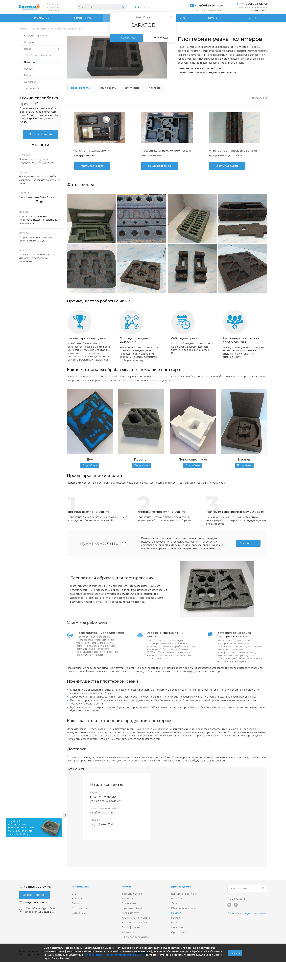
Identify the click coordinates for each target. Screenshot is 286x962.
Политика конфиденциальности (246, 913)
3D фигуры (127, 932)
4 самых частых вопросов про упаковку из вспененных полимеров (36, 258)
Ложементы (128, 903)
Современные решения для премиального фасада (35, 239)
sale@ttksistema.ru (209, 5)
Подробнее (90, 465)
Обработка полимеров (184, 908)
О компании (80, 886)
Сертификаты (80, 908)
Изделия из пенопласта (135, 917)
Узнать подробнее (92, 166)
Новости (77, 898)
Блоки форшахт (130, 927)
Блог (74, 893)
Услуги (126, 886)
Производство (181, 886)
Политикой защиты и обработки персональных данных (113, 954)
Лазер (175, 903)
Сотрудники (79, 912)
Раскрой (176, 917)
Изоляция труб (130, 912)
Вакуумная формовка (184, 893)
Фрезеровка (178, 932)
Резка (174, 922)
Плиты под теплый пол (135, 937)
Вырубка (176, 898)
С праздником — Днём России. (37, 197)
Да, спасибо (126, 38)
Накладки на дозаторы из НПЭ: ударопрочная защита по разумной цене (40, 180)
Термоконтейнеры (132, 908)
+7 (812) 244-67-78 (102, 824)
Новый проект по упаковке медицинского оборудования (36, 161)
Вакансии (77, 903)
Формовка (177, 927)
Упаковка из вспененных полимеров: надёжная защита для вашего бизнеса (39, 220)
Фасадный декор (131, 893)
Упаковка (127, 898)
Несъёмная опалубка (134, 922)
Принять (235, 953)
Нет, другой (159, 38)
